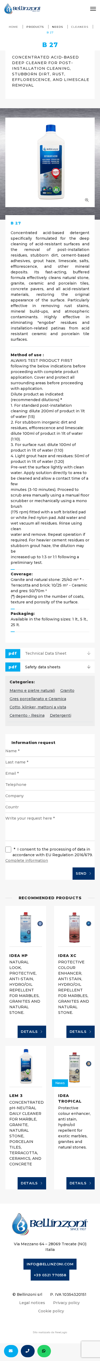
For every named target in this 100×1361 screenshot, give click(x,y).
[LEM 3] (25, 1066)
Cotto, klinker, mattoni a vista (38, 707)
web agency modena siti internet (50, 1332)
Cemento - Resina (27, 715)
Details (30, 1031)
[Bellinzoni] (22, 8)
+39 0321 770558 (50, 1275)
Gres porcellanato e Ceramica (38, 698)
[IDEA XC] (74, 926)
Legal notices (32, 1302)
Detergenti (60, 715)
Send (82, 873)
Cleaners (79, 27)
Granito (67, 690)
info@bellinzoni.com (50, 1264)
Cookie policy (51, 1311)
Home (13, 27)
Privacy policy (66, 1302)
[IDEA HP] (25, 926)
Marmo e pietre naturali (32, 690)
